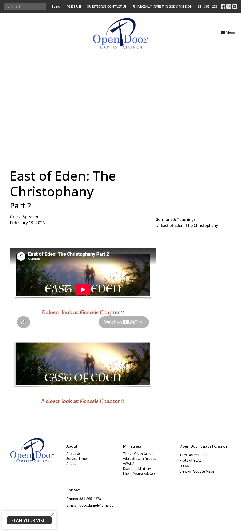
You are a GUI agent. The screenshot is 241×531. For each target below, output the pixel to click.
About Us (73, 453)
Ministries (132, 446)
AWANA (128, 463)
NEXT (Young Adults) (139, 473)
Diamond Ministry (137, 468)
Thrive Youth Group (138, 453)
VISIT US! (74, 6)
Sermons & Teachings (176, 219)
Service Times (77, 458)
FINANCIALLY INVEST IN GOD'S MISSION (162, 6)
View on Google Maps (197, 471)
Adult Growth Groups (139, 458)
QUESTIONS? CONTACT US (107, 6)
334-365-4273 (207, 6)
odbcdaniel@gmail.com (98, 505)
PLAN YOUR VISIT (29, 520)
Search (56, 6)
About (71, 463)
